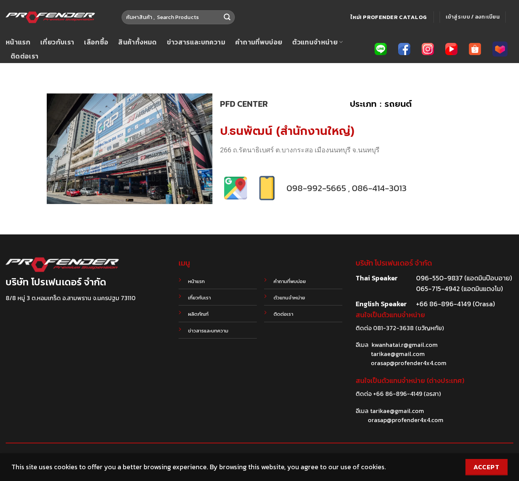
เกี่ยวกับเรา (57, 42)
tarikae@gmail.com (398, 353)
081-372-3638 (393, 327)
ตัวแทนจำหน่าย (315, 42)
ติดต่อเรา (24, 56)
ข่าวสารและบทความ (196, 42)
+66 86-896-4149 (397, 393)
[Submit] (227, 17)
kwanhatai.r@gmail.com (405, 344)
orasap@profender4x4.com (408, 362)
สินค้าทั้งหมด (137, 42)
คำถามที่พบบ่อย (259, 42)
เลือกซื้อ (96, 42)
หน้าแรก (18, 42)
